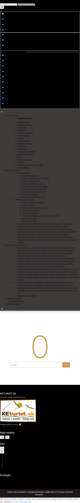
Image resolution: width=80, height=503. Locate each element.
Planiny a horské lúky (31, 181)
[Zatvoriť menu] (7, 437)
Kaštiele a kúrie (28, 205)
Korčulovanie (23, 135)
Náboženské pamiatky (31, 210)
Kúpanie (21, 130)
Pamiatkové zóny (29, 221)
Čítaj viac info (25, 501)
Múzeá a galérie (24, 141)
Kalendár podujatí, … (13, 304)
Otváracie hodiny (25, 143)
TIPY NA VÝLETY (11, 170)
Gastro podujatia (25, 125)
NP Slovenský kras (17, 301)
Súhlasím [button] (15, 501)
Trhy (19, 157)
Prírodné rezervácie (30, 194)
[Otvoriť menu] (2, 437)
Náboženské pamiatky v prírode (35, 208)
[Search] (66, 365)
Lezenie (21, 138)
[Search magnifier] (2, 7)
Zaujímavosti (23, 167)
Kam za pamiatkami (26, 199)
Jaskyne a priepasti (30, 175)
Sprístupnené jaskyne (27, 151)
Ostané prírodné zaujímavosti (34, 189)
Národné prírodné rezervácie (34, 191)
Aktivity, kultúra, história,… (15, 245)
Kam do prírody (24, 173)
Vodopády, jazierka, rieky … (33, 183)
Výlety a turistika (25, 159)
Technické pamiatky (30, 213)
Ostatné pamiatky (29, 218)
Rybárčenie (22, 149)
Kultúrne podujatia (25, 133)
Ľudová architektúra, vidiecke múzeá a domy (40, 215)
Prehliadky (22, 146)
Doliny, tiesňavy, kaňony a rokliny (36, 178)
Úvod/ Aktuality (11, 115)
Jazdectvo (22, 127)
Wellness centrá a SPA (27, 296)
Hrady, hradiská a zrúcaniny (33, 202)
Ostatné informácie (13, 298)
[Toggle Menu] (2, 111)
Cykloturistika (23, 122)
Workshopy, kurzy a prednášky (30, 165)
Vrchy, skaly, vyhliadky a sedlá (34, 186)
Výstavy (21, 162)
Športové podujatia (26, 154)
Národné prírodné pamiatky (33, 197)
